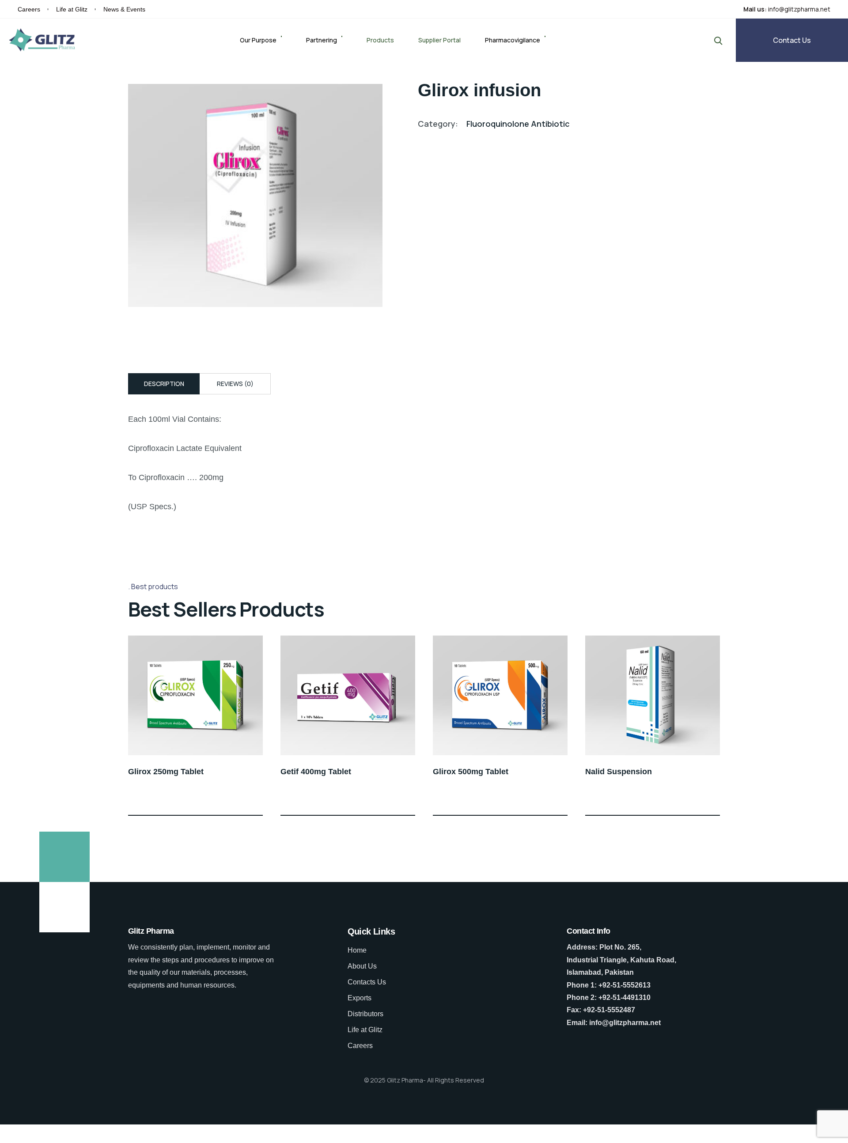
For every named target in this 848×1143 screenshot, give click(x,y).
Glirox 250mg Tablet (166, 771)
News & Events (124, 9)
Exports (359, 998)
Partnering (321, 40)
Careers (29, 9)
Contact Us (792, 40)
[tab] (164, 383)
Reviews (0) (235, 383)
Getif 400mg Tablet (315, 771)
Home (357, 950)
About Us (362, 966)
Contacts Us (367, 982)
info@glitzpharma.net (799, 9)
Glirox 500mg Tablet (470, 771)
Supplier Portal (439, 40)
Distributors (365, 1014)
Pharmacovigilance (512, 40)
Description (164, 383)
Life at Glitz (71, 9)
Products (380, 40)
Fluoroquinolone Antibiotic (518, 123)
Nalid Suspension (618, 771)
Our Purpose (258, 40)
